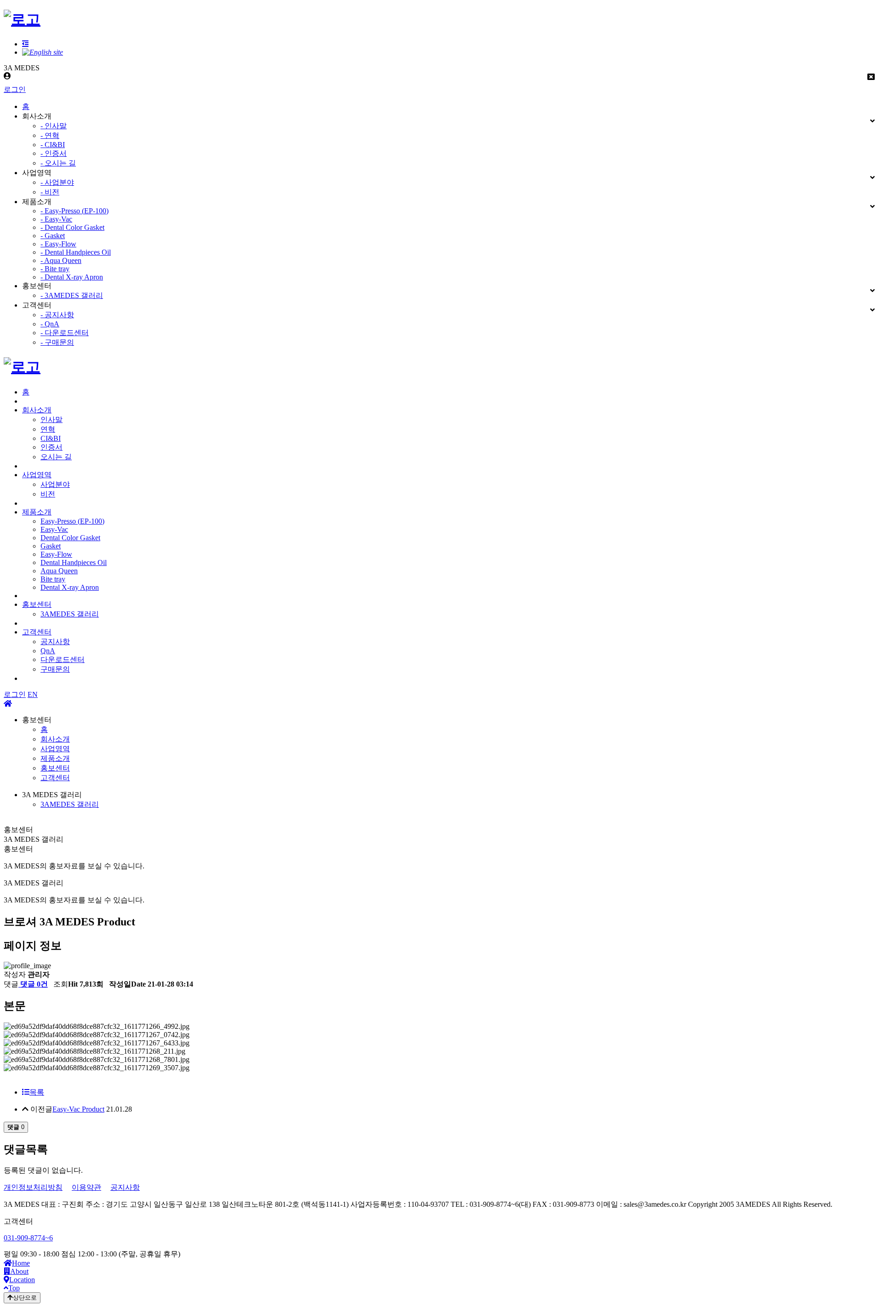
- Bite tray (54, 269)
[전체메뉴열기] (25, 44)
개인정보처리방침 (33, 1187)
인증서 (51, 447)
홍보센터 (37, 604)
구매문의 (55, 669)
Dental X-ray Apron (69, 587)
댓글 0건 (33, 984)
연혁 (47, 429)
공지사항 (55, 641)
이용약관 (86, 1187)
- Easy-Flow (58, 244)
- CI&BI (52, 144)
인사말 (51, 419)
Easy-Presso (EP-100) (72, 521)
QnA (47, 651)
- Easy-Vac (56, 219)
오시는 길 (56, 457)
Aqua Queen (59, 571)
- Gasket (52, 236)
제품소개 (37, 512)
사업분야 (55, 484)
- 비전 (49, 192)
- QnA (49, 324)
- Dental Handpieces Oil (75, 252)
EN (33, 694)
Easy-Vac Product (78, 1109)
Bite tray (52, 579)
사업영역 (37, 475)
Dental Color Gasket (70, 538)
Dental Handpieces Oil (73, 562)
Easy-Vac (54, 529)
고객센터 (37, 632)
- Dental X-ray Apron (71, 277)
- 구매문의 (57, 342)
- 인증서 (53, 153)
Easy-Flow (56, 554)
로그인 (15, 89)
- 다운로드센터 (64, 333)
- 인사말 (53, 126)
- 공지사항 (57, 315)
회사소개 (37, 410)
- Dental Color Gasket (72, 227)
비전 (47, 494)
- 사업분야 (57, 182)
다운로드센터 (62, 659)
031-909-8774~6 (28, 1238)
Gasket (50, 546)
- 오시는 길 (58, 163)
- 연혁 (49, 135)
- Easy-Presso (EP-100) (74, 211)
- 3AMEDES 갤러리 (71, 295)
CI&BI (50, 438)
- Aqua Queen (60, 260)
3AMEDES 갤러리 (69, 614)
